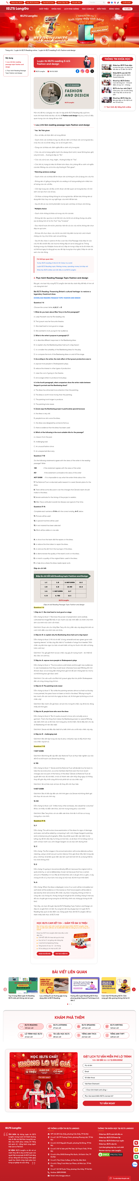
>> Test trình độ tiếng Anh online (117, 107)
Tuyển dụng (127, 2)
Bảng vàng (114, 9)
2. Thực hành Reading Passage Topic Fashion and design (15, 72)
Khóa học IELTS (16, 2)
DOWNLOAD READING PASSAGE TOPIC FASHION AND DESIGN (57, 298)
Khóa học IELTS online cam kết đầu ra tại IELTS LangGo (56, 270)
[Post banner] (69, 30)
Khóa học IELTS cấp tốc (108, 1144)
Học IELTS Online (33, 2)
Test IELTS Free (48, 2)
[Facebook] (112, 2)
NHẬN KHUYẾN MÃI (44, 954)
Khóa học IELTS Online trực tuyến (111, 1141)
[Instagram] (115, 2)
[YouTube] (109, 2)
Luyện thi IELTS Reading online (25, 50)
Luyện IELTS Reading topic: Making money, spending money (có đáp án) (62, 266)
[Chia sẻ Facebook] (77, 71)
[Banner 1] (42, 1107)
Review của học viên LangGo (110, 1150)
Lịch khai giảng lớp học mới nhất (111, 1147)
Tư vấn (127, 9)
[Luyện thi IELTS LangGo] (24, 1128)
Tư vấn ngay (107, 1103)
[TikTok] (118, 2)
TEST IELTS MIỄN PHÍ (61, 954)
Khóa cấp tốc (63, 2)
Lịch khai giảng (71, 9)
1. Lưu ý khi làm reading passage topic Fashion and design (14, 64)
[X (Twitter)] (92, 71)
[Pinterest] (87, 71)
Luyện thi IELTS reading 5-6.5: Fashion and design (57, 50)
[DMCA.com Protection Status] (110, 1157)
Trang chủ (9, 50)
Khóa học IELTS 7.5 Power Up (109, 1137)
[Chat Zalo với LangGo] (134, 1164)
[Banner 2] (44, 1107)
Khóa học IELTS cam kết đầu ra (110, 1134)
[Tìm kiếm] (104, 2)
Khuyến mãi (76, 2)
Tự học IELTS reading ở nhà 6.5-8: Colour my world (54, 263)
